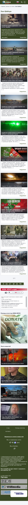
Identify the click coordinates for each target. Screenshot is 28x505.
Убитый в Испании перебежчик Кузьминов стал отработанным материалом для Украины (12, 304)
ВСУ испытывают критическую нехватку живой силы (11, 297)
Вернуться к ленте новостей (14, 436)
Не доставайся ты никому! (7, 307)
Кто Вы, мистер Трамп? (6, 299)
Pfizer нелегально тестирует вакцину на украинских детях (10, 301)
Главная (3, 6)
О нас (8, 428)
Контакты (8, 431)
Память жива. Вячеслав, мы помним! (9, 305)
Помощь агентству (20, 428)
